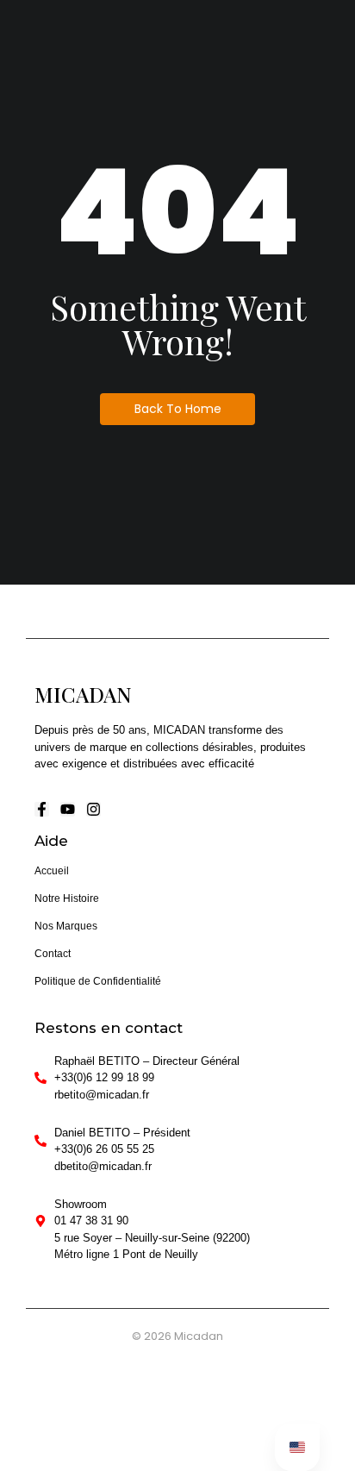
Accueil (51, 871)
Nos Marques (65, 926)
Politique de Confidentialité (97, 981)
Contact (52, 954)
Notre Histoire (66, 898)
